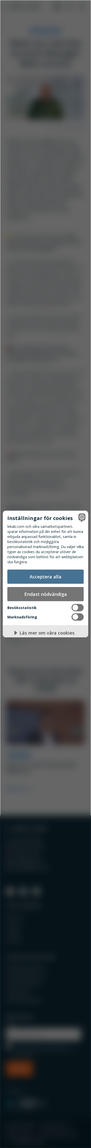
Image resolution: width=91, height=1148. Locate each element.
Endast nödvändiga (45, 594)
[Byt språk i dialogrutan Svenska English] (81, 518)
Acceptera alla (45, 577)
